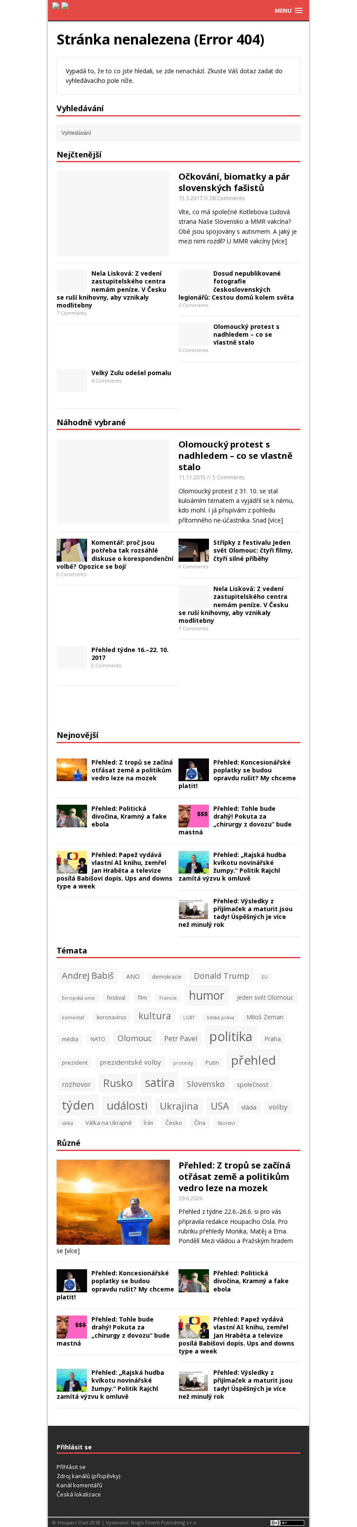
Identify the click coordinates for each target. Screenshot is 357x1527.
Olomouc (135, 1037)
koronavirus (111, 1017)
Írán (148, 1123)
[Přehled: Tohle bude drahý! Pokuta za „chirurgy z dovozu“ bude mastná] (193, 822)
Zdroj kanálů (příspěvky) (88, 1476)
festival (116, 997)
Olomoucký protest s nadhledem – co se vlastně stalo (246, 334)
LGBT (189, 1018)
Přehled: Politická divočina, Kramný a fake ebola (129, 816)
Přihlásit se (71, 1467)
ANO (133, 976)
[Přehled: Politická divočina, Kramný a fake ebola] (72, 822)
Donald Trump (221, 975)
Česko (173, 1123)
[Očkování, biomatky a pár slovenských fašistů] (113, 251)
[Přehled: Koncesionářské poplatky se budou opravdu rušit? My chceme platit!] (193, 776)
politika (231, 1036)
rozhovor (76, 1084)
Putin (212, 1062)
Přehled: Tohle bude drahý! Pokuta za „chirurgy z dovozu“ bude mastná (235, 820)
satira (160, 1082)
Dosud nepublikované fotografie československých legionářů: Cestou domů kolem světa (236, 285)
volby (278, 1107)
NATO (98, 1039)
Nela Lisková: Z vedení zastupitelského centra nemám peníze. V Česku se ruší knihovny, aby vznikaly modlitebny (111, 289)
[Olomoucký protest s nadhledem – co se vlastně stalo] (193, 340)
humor (207, 995)
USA (220, 1106)
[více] (279, 241)
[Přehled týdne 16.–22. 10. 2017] (72, 663)
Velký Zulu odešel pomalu (131, 373)
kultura (154, 1015)
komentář (73, 1018)
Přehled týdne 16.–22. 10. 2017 (129, 654)
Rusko (118, 1083)
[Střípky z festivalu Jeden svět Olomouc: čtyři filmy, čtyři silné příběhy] (193, 557)
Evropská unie (78, 997)
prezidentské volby (130, 1062)
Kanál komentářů (79, 1485)
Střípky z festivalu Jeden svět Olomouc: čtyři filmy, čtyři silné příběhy (253, 550)
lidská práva (220, 1017)
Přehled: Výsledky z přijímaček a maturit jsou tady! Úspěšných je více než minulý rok (235, 913)
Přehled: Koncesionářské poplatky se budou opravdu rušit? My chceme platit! (237, 774)
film (142, 997)
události (127, 1105)
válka (67, 1123)
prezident (75, 1062)
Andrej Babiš (88, 975)
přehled (253, 1060)
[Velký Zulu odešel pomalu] (72, 387)
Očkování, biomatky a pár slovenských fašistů (234, 182)
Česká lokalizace (79, 1494)
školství (226, 1123)
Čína (199, 1123)
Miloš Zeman (264, 1017)
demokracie (167, 976)
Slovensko (206, 1083)
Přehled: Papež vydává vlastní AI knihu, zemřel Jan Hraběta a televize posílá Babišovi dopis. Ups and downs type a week (114, 871)
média (70, 1039)
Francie (168, 998)
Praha (273, 1039)
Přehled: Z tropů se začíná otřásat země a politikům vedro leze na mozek (132, 770)
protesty (183, 1062)
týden (78, 1105)
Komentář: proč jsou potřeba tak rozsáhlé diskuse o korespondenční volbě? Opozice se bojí (115, 554)
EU (265, 977)
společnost (253, 1084)
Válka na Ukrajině (108, 1123)
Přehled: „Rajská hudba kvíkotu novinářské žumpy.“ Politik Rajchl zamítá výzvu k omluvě (232, 867)
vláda (248, 1107)
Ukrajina (179, 1106)
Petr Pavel (180, 1038)
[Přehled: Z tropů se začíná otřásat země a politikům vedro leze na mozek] (72, 776)
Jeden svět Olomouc (265, 997)
